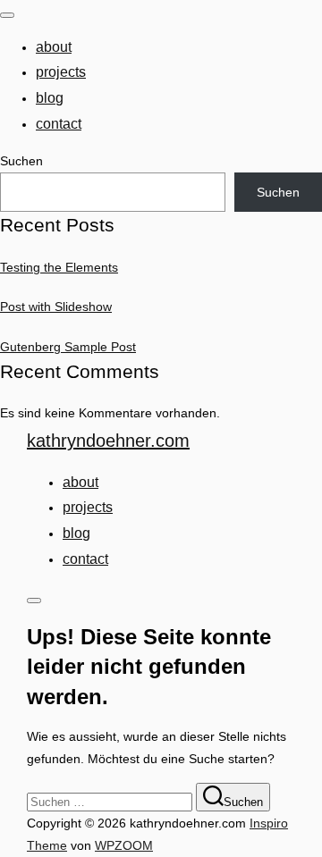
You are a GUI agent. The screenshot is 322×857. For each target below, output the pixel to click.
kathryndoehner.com (108, 440)
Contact (58, 123)
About (54, 47)
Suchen (21, 161)
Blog (50, 97)
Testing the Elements (59, 267)
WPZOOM (124, 845)
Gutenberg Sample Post (68, 347)
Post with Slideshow (56, 306)
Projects (61, 72)
